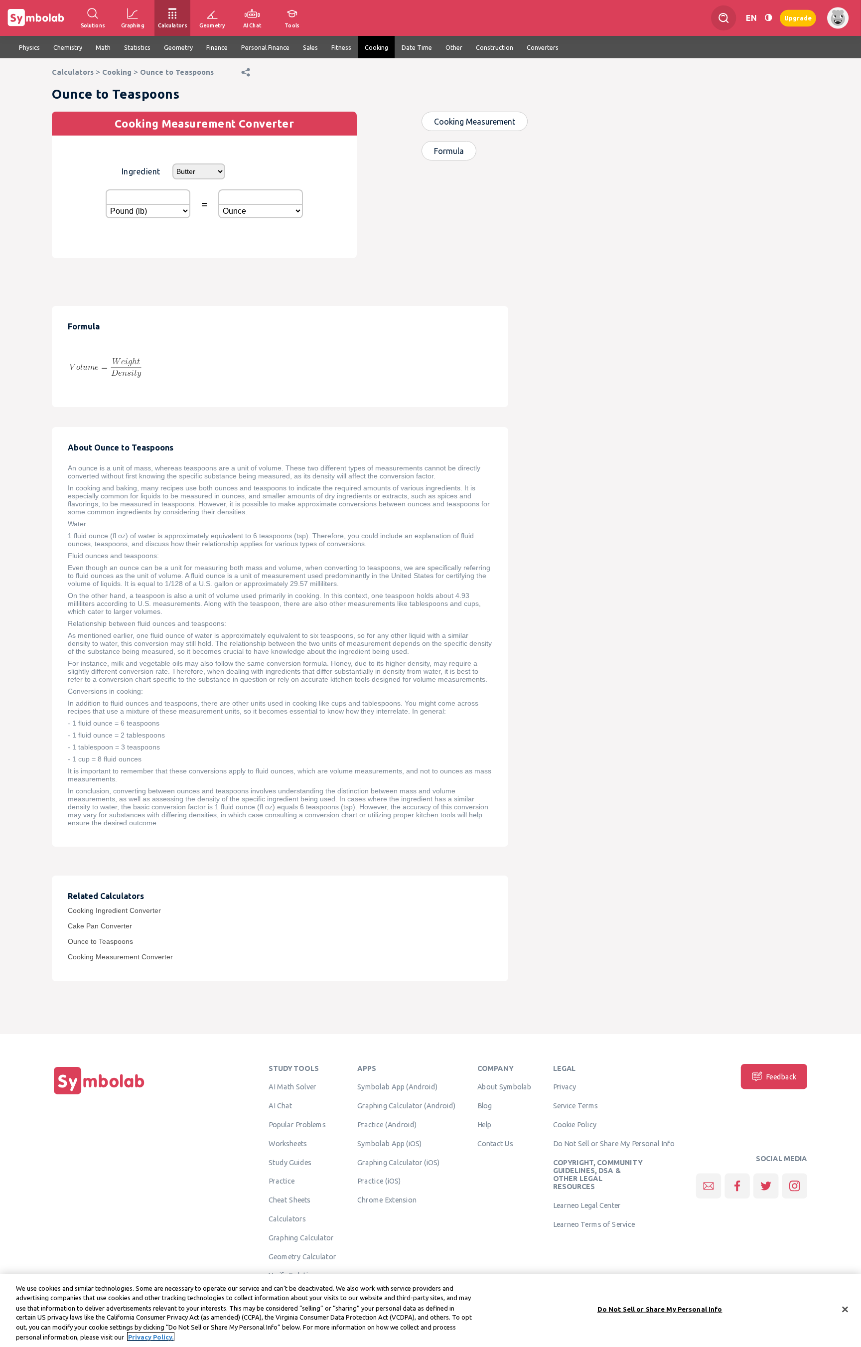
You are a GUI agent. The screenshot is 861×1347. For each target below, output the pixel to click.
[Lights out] (768, 17)
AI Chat (280, 1106)
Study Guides (290, 1162)
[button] (246, 82)
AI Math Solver (292, 1087)
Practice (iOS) (379, 1181)
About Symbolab (504, 1087)
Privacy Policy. (150, 1336)
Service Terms (575, 1106)
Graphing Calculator (301, 1238)
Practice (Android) (387, 1125)
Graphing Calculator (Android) (406, 1106)
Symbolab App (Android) (397, 1087)
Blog (484, 1106)
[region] (430, 1310)
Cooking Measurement (474, 121)
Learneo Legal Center (587, 1205)
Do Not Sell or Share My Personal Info (614, 1144)
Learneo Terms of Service (594, 1224)
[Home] (99, 1094)
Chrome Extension (387, 1200)
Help (484, 1125)
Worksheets (288, 1144)
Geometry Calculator (302, 1256)
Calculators (287, 1219)
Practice (281, 1181)
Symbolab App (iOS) (389, 1144)
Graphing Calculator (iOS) (398, 1162)
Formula (449, 151)
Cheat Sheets (290, 1200)
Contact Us (495, 1144)
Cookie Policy (574, 1125)
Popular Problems (297, 1125)
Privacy (564, 1087)
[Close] (845, 1310)
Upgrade (798, 17)
